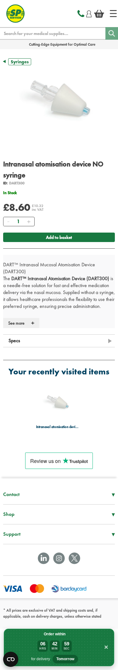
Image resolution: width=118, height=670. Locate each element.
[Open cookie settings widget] (10, 659)
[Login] (89, 13)
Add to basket (59, 237)
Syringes (20, 62)
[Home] (113, 13)
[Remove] (8, 221)
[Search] (111, 33)
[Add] (28, 221)
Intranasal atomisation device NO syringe (57, 427)
